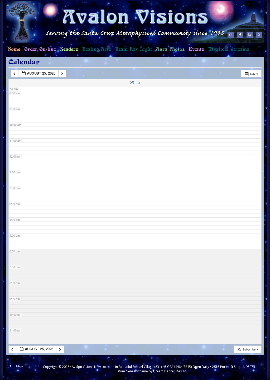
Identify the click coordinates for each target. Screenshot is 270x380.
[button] (247, 349)
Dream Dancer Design (169, 371)
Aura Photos (170, 49)
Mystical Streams (227, 51)
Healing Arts (95, 51)
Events (196, 49)
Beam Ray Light (133, 49)
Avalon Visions (114, 21)
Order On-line (39, 51)
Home (13, 51)
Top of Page (16, 366)
